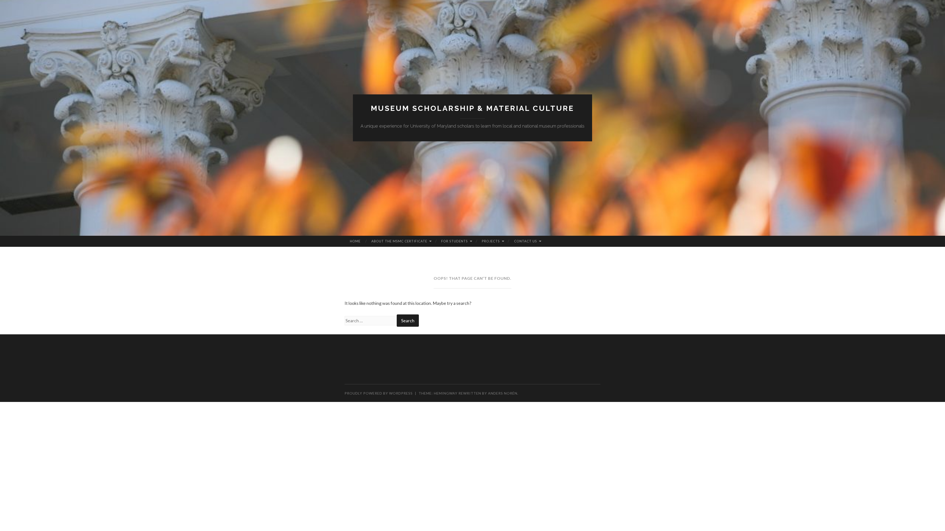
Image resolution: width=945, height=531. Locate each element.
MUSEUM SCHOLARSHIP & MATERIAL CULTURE (472, 108)
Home (355, 241)
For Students (454, 241)
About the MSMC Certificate (399, 241)
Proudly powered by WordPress (379, 393)
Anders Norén (502, 393)
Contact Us (525, 241)
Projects (491, 241)
